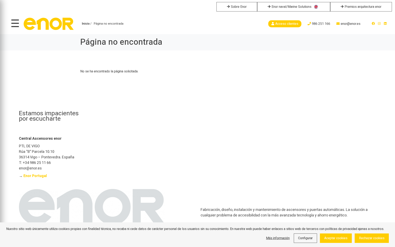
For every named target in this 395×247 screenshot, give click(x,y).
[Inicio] (49, 24)
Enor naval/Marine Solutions (291, 6)
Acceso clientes (286, 23)
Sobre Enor (239, 6)
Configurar (305, 238)
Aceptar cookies (335, 238)
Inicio (86, 24)
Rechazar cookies (372, 238)
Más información (278, 238)
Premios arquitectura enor (363, 6)
